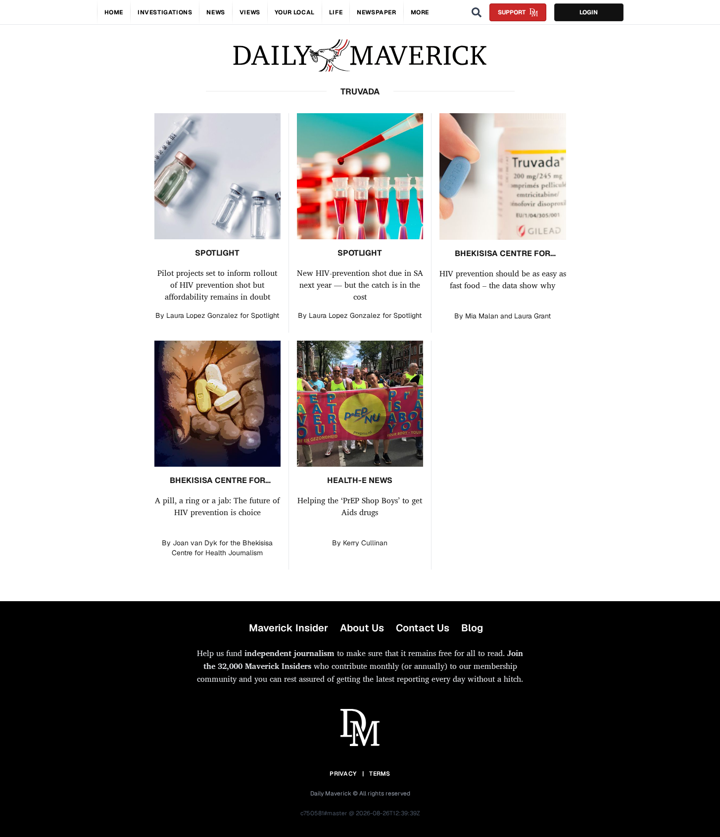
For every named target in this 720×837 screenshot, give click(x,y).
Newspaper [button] (376, 12)
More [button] (420, 12)
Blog (472, 627)
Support (512, 12)
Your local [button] (295, 12)
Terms (379, 774)
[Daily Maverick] (360, 56)
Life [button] (335, 12)
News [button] (215, 12)
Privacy (343, 774)
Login (588, 12)
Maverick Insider (288, 627)
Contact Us (422, 627)
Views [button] (250, 12)
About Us (362, 627)
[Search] (476, 12)
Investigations (165, 12)
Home (113, 12)
